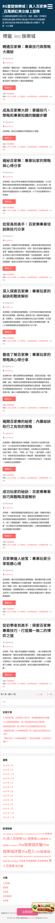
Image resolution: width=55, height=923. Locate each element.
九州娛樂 (6, 883)
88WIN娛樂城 (7, 834)
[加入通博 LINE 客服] (43, 907)
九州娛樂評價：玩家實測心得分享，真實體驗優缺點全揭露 (26, 717)
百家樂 (22, 860)
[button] (51, 5)
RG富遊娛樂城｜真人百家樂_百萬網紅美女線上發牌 (24, 9)
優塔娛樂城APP (28, 856)
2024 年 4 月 (8, 795)
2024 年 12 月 (8, 774)
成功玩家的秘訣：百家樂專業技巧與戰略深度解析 (27, 494)
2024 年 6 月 (8, 787)
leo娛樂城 (42, 838)
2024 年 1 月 (8, 808)
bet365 (38, 834)
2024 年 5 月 (8, 791)
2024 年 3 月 (8, 800)
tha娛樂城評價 (43, 96)
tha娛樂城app (13, 845)
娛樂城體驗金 (14, 861)
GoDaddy (31, 918)
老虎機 (19, 866)
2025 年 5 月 (8, 770)
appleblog (9, 63)
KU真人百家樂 (11, 96)
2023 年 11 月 (8, 817)
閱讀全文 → (9, 87)
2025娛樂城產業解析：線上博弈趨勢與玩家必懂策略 (24, 722)
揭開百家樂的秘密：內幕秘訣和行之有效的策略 (27, 424)
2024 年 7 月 (8, 783)
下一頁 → (50, 694)
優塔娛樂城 (19, 856)
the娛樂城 (42, 851)
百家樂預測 (42, 860)
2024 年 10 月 (8, 778)
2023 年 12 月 (8, 813)
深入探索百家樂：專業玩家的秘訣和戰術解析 (27, 294)
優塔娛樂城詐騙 (39, 856)
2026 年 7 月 (8, 765)
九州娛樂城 (11, 856)
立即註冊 (27, 912)
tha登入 (28, 851)
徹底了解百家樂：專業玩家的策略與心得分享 (27, 357)
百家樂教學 (10, 94)
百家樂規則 (31, 860)
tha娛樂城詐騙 (32, 96)
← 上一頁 (38, 694)
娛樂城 (46, 856)
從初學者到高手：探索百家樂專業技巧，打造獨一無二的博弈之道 (27, 630)
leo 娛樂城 (21, 96)
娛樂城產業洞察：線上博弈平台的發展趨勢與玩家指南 (24, 726)
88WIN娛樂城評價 (29, 834)
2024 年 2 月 (8, 804)
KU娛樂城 (47, 833)
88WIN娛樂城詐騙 (17, 834)
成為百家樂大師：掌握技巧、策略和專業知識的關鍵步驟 (27, 113)
